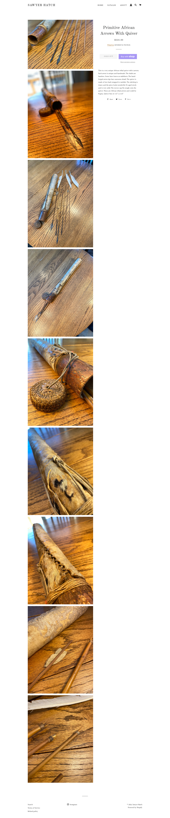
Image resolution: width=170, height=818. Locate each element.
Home (100, 5)
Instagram (73, 804)
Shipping (110, 45)
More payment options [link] (127, 62)
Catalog (111, 5)
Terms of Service (34, 808)
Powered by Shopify (135, 807)
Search (30, 804)
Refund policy (33, 811)
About (123, 5)
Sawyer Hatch (41, 5)
